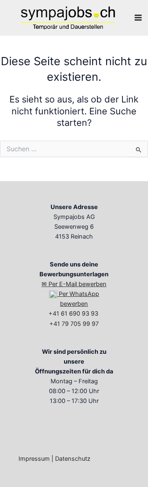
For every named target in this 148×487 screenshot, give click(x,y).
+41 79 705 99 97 (74, 324)
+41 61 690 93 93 (74, 313)
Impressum (34, 458)
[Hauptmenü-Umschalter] (138, 17)
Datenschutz (72, 458)
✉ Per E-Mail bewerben (74, 284)
